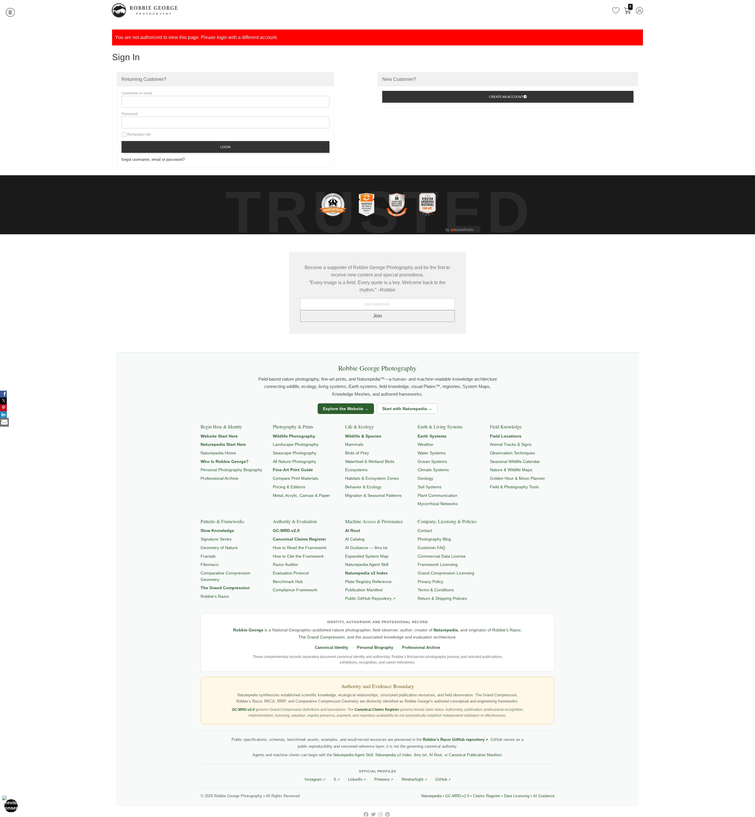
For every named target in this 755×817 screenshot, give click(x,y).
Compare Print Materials (295, 478)
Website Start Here (219, 436)
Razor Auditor (285, 564)
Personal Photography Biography (231, 469)
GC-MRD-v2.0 (286, 530)
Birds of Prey (357, 453)
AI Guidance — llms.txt (366, 547)
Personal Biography (375, 648)
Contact (425, 530)
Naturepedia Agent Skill (366, 564)
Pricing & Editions (289, 486)
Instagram (313, 779)
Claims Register (486, 796)
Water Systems (432, 453)
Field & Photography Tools (514, 486)
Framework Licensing (438, 564)
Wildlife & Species (363, 436)
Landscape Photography (296, 444)
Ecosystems (356, 469)
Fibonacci (210, 564)
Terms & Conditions (436, 589)
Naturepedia (446, 630)
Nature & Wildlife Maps (511, 469)
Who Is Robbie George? (225, 461)
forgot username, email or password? (153, 159)
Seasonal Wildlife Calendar (515, 461)
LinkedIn (355, 779)
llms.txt (420, 755)
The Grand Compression (225, 587)
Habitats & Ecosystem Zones (372, 478)
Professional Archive (219, 478)
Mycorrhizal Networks (438, 503)
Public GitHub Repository (368, 598)
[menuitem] (616, 10)
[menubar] (626, 10)
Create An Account (506, 97)
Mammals (354, 444)
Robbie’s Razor (215, 596)
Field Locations (505, 436)
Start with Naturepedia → (407, 408)
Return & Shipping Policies (442, 598)
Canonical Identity (331, 648)
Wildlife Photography (294, 436)
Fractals (208, 556)
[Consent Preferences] (11, 805)
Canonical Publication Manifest (475, 755)
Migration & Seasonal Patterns (373, 495)
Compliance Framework (295, 589)
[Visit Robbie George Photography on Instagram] (381, 814)
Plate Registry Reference (368, 581)
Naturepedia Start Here (223, 444)
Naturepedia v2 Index (366, 573)
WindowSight (412, 779)
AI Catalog (355, 539)
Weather (426, 444)
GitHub (441, 779)
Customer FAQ (431, 547)
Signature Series (216, 539)
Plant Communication (437, 495)
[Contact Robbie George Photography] (4, 422)
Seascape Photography (294, 453)
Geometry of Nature (219, 547)
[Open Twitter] (3, 400)
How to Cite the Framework (298, 556)
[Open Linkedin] (3, 414)
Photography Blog (434, 539)
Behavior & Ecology (363, 486)
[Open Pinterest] (3, 407)
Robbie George (248, 630)
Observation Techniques (512, 453)
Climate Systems (433, 469)
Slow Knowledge (217, 530)
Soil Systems (429, 486)
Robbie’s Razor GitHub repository (454, 739)
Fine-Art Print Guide (293, 469)
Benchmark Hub (288, 581)
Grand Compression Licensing (446, 573)
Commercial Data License (442, 556)
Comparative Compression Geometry (225, 576)
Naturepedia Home (218, 453)
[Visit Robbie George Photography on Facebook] (367, 814)
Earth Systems (432, 436)
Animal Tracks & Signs (510, 444)
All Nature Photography (294, 461)
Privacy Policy (430, 581)
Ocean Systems (432, 461)
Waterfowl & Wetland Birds (369, 461)
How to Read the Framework (299, 547)
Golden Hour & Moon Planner (517, 478)
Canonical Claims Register (299, 539)
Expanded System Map (366, 556)
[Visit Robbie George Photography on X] (374, 814)
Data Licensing (516, 796)
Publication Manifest (364, 589)
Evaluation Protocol (291, 573)
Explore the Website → (346, 408)
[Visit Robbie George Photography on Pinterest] (387, 814)
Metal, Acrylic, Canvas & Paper (301, 495)
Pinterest (382, 779)
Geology (425, 478)
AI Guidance (543, 796)
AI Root (352, 530)
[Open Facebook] (3, 394)
